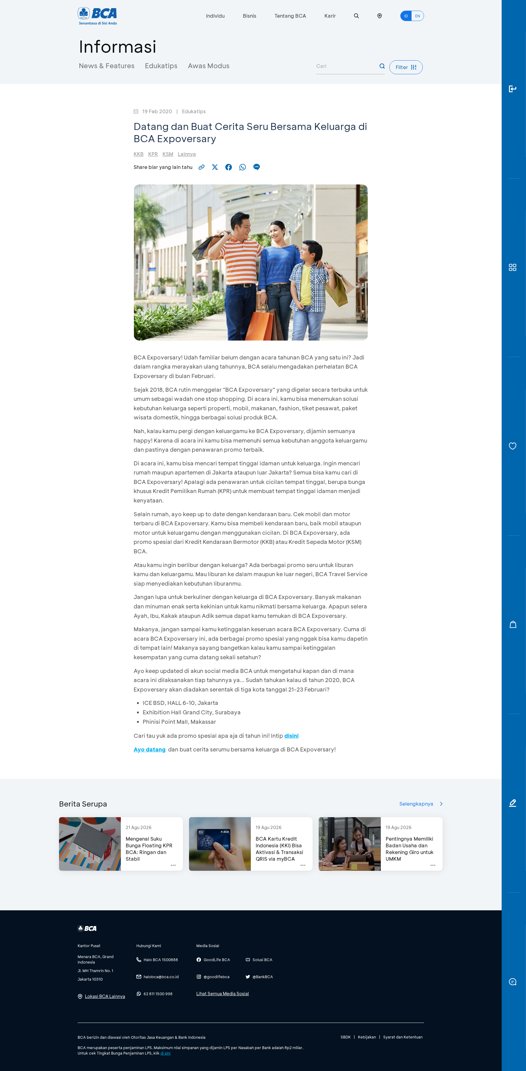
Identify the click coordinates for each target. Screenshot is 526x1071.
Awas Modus (209, 65)
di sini (165, 1053)
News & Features (107, 65)
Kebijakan (367, 1036)
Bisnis (249, 15)
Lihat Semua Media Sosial (222, 993)
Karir (330, 15)
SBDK (346, 1036)
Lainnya (187, 154)
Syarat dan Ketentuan (403, 1036)
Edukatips (161, 65)
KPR (153, 154)
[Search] (356, 16)
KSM (168, 154)
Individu (215, 15)
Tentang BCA (290, 15)
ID (406, 15)
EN (417, 15)
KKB (139, 154)
